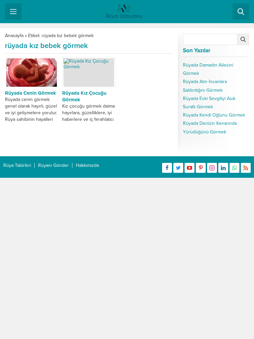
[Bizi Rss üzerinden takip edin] (246, 168)
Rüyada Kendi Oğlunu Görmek (214, 115)
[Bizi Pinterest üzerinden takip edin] (201, 168)
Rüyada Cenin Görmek (30, 93)
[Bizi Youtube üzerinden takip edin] (189, 168)
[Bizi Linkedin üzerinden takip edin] (223, 168)
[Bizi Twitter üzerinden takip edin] (178, 168)
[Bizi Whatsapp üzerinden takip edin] (234, 168)
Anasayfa (14, 35)
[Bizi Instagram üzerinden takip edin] (212, 168)
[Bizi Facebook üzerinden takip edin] (167, 168)
